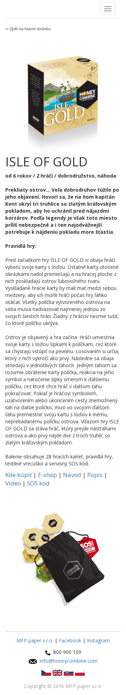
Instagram (98, 640)
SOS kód (38, 483)
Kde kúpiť (18, 475)
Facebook (70, 640)
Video (13, 483)
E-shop (47, 475)
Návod (72, 475)
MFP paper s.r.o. (34, 640)
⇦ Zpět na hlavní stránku (28, 28)
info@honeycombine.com (69, 660)
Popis (95, 475)
